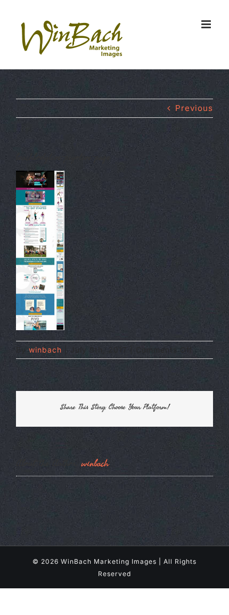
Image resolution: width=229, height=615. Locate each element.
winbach (45, 349)
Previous (194, 108)
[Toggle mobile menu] (207, 24)
